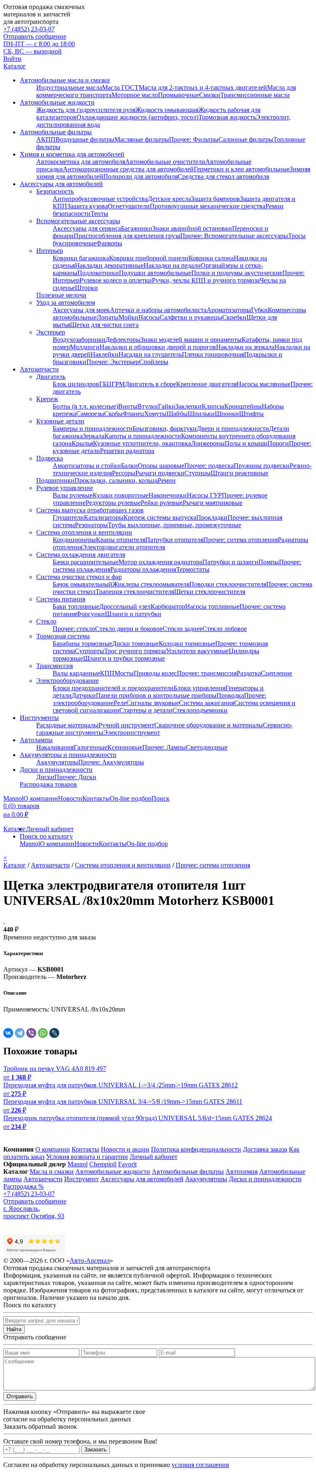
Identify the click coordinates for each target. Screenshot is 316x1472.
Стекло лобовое (224, 628)
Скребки (234, 317)
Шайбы (177, 413)
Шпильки (201, 413)
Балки (129, 465)
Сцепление (276, 673)
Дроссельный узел (125, 606)
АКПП (46, 139)
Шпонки (227, 413)
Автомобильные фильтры (56, 132)
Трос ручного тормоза (135, 650)
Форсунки (90, 613)
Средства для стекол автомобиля (223, 176)
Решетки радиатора (127, 450)
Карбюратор (168, 606)
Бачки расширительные (85, 561)
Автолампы (36, 739)
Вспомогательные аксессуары (78, 220)
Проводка (230, 695)
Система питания (60, 599)
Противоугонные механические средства (207, 206)
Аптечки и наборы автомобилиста (158, 309)
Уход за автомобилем (65, 302)
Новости (70, 798)
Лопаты (107, 317)
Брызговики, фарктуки (164, 428)
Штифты (251, 413)
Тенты (99, 213)
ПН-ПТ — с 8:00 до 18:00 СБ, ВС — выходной (39, 47)
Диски (45, 776)
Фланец (133, 413)
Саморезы (90, 413)
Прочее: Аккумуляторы (111, 762)
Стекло (46, 621)
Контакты (96, 798)
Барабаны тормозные (82, 643)
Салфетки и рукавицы (191, 317)
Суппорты (89, 650)
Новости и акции (125, 1149)
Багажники (136, 228)
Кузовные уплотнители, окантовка (142, 443)
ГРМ (118, 384)
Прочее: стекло (74, 628)
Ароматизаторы (229, 309)
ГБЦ (105, 384)
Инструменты (39, 717)
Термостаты (192, 569)
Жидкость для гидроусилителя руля (85, 109)
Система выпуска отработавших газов (90, 510)
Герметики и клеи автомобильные (242, 169)
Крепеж (47, 398)
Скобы (113, 413)
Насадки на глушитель (150, 354)
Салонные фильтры (245, 139)
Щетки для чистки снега (104, 324)
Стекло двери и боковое (129, 628)
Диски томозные (135, 643)
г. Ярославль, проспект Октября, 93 (33, 1212)
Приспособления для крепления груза (127, 235)
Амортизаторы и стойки (87, 465)
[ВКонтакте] (8, 1033)
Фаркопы (109, 243)
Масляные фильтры (141, 139)
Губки (259, 309)
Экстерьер (50, 332)
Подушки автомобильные (155, 272)
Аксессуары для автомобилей (61, 183)
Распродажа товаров (48, 784)
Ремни (167, 480)
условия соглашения (200, 1464)
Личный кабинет (50, 828)
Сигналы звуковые (152, 702)
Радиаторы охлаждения (143, 569)
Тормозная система (63, 636)
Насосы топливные (212, 606)
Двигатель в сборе (150, 384)
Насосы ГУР (204, 495)
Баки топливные (76, 606)
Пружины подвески (262, 465)
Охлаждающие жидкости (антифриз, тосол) (137, 117)
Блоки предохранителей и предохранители (113, 688)
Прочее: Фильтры (193, 139)
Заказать (95, 1449)
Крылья (82, 443)
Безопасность (55, 191)
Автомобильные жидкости (57, 102)
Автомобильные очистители (165, 161)
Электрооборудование (67, 680)
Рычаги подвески (159, 473)
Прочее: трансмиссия (207, 673)
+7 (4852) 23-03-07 (29, 29)
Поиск (160, 798)
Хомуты (155, 413)
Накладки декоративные (109, 265)
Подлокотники (98, 272)
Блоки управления (199, 688)
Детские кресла (169, 198)
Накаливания (55, 747)
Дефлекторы (122, 339)
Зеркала (94, 435)
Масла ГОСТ (120, 87)
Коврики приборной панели (148, 258)
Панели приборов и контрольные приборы (156, 695)
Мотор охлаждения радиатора (160, 561)
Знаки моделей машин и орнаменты (191, 339)
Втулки (147, 406)
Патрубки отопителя (174, 539)
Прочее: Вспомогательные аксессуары (234, 235)
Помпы (268, 561)
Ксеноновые (124, 747)
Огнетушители (129, 206)
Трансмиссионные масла (255, 94)
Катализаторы (103, 517)
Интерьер (49, 250)
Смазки (209, 94)
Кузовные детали (60, 421)
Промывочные (178, 94)
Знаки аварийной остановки (192, 228)
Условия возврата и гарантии (87, 1156)
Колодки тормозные (187, 643)
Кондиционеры (74, 539)
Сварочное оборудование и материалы (208, 725)
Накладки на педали (172, 265)
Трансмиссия (54, 665)
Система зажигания (206, 702)
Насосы (149, 317)
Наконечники (168, 495)
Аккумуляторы (57, 762)
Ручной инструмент (126, 725)
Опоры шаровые (161, 465)
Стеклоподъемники (200, 710)
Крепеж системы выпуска (159, 517)
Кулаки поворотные (121, 495)
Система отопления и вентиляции (84, 532)
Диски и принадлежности (56, 769)
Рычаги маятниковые (212, 502)
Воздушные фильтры (85, 139)
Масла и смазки (52, 1171)
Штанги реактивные (239, 473)
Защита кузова (87, 206)
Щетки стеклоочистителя (209, 591)
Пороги (278, 443)
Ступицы (197, 473)
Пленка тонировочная (213, 354)
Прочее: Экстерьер (112, 361)
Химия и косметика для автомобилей (72, 154)
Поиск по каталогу (46, 836)
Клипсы (213, 406)
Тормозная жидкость (227, 117)
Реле (120, 702)
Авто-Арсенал (90, 1260)
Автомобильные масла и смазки (65, 80)
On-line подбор (130, 798)
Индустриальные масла (69, 87)
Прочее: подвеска (209, 465)
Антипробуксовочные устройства (100, 198)
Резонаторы (91, 524)
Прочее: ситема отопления (240, 539)
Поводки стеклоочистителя (227, 584)
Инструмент (81, 1178)
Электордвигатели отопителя (123, 547)
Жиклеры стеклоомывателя (150, 584)
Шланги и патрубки (133, 613)
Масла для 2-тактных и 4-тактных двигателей (203, 87)
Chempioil (102, 1164)
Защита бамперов (215, 198)
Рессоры (123, 473)
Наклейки (104, 354)
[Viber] (31, 1033)
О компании (40, 798)
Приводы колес (155, 673)
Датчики (84, 695)
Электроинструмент (131, 732)
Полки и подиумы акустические (236, 272)
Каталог (14, 66)
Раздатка (249, 673)
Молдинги (85, 346)
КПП (107, 673)
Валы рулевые (73, 495)
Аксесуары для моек (81, 309)
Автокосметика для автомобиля (80, 161)
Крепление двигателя (206, 384)
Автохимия (241, 1171)
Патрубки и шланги (230, 561)
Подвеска (49, 458)
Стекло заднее (182, 628)
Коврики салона (211, 258)
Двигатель (50, 376)
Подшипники (55, 480)
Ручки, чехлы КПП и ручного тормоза (206, 280)
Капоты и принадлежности (143, 435)
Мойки (128, 317)
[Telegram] (20, 1033)
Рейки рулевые (162, 502)
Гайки (166, 406)
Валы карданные (76, 673)
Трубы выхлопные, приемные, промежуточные (174, 524)
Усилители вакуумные (197, 650)
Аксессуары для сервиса (87, 228)
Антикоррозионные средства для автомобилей (128, 169)
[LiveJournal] (54, 1033)
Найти (14, 1329)
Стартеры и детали (145, 710)
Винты (127, 406)
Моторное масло (135, 94)
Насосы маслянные (263, 384)
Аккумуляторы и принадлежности (68, 754)
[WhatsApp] (43, 1033)
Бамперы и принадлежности (92, 428)
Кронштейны (243, 406)
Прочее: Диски (75, 776)
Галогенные (90, 747)
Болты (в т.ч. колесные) (85, 406)
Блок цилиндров (76, 384)
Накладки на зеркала (245, 346)
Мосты (124, 673)
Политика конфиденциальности (196, 1149)
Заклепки (188, 406)
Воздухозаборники (79, 339)
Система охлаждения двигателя (80, 554)
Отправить (20, 1396)
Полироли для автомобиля (140, 176)
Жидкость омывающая (166, 109)
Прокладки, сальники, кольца (116, 480)
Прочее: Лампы (164, 747)
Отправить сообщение (34, 36)
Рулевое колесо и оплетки (115, 280)
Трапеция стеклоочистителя (134, 591)
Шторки (86, 287)
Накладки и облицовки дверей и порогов (158, 346)
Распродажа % (23, 1186)
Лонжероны (208, 443)
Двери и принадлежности (233, 428)
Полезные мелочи (61, 295)
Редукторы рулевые (113, 502)
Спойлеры (153, 361)
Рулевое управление (64, 487)
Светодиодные (207, 747)
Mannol (13, 798)
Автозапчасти (39, 369)
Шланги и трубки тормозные (124, 658)
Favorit (127, 1164)
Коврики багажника (81, 258)
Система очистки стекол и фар (79, 576)
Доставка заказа (265, 1149)
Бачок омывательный (82, 584)
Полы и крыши (246, 443)
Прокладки (212, 517)
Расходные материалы (67, 725)
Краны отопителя (120, 539)
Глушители (68, 517)
